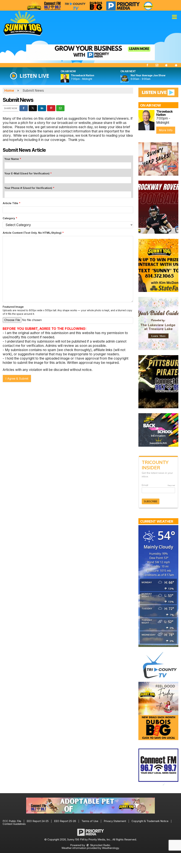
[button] (174, 17)
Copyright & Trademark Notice (150, 821)
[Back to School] (158, 430)
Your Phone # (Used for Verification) (29, 188)
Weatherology (110, 848)
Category (10, 218)
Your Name (12, 159)
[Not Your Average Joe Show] (129, 78)
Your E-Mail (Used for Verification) (28, 173)
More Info (166, 130)
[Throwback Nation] (69, 78)
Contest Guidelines (14, 824)
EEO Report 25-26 (65, 821)
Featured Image (67, 310)
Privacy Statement (115, 821)
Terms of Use (89, 821)
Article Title (11, 203)
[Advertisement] (90, 52)
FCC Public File (12, 821)
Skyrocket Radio (99, 845)
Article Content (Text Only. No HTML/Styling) (33, 232)
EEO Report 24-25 (38, 821)
